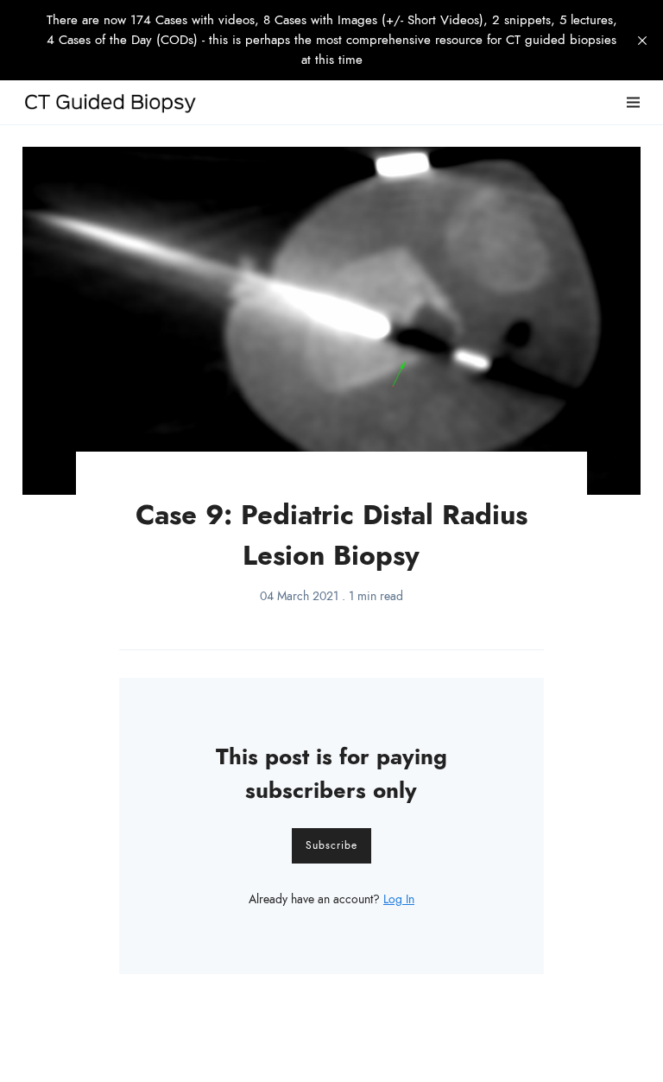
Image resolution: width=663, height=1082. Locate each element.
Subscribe (331, 845)
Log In (398, 899)
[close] (642, 40)
